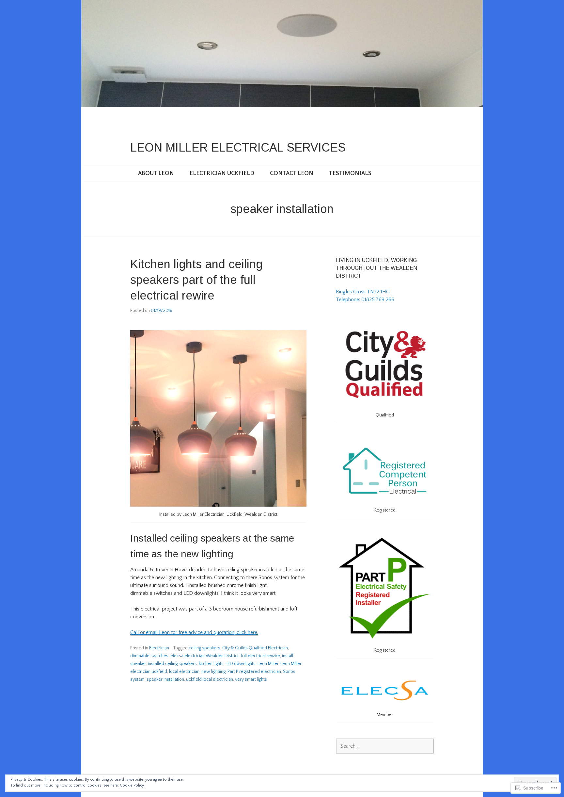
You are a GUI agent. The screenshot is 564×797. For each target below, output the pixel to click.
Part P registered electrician (254, 671)
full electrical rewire (260, 656)
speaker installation (165, 679)
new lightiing (213, 671)
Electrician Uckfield (222, 173)
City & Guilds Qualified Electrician (255, 648)
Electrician (159, 648)
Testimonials (350, 173)
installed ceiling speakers (172, 663)
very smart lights (251, 679)
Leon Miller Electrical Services (238, 147)
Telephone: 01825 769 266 (365, 299)
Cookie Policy (132, 785)
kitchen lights (211, 663)
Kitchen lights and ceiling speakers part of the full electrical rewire (196, 279)
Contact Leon (291, 173)
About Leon (156, 173)
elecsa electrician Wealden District (204, 656)
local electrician (184, 671)
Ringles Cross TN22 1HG (363, 292)
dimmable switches (149, 656)
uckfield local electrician (209, 679)
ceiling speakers (204, 648)
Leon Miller (268, 663)
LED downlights (241, 663)
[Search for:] (385, 746)
